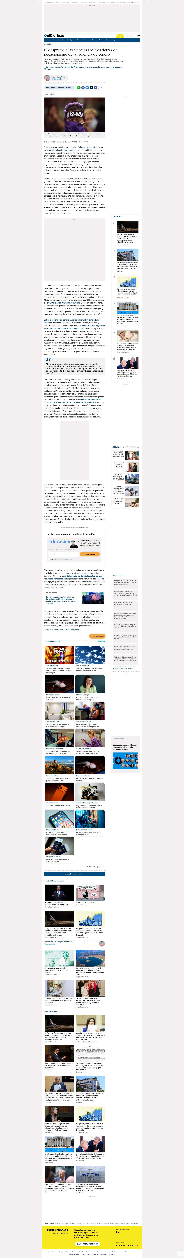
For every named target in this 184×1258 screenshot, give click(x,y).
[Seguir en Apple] (119, 1232)
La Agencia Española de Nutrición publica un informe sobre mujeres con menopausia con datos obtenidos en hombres (58, 931)
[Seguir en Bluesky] (116, 1245)
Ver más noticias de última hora (123, 668)
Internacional (56, 40)
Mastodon (112, 1254)
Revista (89, 1254)
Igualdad (91, 40)
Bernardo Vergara (81, 905)
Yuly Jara (85, 937)
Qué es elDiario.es (52, 1252)
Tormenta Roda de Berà (125, 2)
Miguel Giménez (80, 1193)
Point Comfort (111, 1223)
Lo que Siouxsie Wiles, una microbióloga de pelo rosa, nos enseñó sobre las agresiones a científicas (88, 1001)
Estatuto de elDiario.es (120, 739)
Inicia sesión (129, 36)
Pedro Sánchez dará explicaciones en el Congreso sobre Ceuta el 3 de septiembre (59, 1065)
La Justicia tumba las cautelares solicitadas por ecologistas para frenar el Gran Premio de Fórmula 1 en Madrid (125, 593)
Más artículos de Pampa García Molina (58, 942)
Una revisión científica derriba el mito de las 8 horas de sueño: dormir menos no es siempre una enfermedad (127, 347)
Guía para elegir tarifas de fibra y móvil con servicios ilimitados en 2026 (118, 453)
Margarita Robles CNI (66, 2)
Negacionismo (75, 629)
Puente (94, 1223)
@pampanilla (50, 944)
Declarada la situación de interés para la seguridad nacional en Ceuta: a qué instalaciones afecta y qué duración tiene (90, 1066)
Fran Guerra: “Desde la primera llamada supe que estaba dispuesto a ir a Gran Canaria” (125, 636)
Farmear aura (89, 1223)
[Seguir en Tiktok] (132, 1245)
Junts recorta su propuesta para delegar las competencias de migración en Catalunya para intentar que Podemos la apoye (57, 1127)
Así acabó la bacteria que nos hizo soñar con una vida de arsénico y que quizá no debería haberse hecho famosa (90, 971)
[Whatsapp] (78, 87)
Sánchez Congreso (76, 2)
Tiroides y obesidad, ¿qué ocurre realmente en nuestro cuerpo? (118, 465)
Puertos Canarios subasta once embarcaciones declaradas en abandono (123, 604)
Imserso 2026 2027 (65, 1223)
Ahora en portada (51, 1011)
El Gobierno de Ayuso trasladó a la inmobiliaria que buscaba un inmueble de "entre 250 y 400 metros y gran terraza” (127, 265)
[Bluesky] (87, 87)
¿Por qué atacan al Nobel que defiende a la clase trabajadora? (57, 903)
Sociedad (46, 629)
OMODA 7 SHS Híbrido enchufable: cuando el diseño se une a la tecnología (118, 477)
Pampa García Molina (59, 77)
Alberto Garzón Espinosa (52, 907)
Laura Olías (79, 937)
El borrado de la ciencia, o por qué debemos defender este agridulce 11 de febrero (59, 1000)
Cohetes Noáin (84, 2)
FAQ (126, 1252)
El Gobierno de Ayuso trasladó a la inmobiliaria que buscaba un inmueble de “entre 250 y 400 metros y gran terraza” (89, 1096)
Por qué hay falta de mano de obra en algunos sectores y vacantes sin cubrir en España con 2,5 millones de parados (89, 931)
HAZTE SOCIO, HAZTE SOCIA (87, 1244)
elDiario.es (79, 1072)
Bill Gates (113, 2)
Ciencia (67, 629)
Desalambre (100, 40)
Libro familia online (135, 1223)
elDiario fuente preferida (125, 1223)
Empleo (117, 2)
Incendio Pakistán (106, 2)
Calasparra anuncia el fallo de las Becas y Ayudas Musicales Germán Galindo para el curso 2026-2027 (125, 582)
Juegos (114, 40)
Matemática (72, 1223)
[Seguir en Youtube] (129, 1245)
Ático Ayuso (58, 2)
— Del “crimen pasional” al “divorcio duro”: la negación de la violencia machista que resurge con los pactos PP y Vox (83, 68)
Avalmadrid (90, 2)
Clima (85, 40)
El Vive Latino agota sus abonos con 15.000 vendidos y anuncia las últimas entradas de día (125, 626)
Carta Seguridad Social (80, 1223)
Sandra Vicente (49, 1132)
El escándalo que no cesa (85, 902)
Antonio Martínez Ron (51, 937)
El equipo (61, 1252)
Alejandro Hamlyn (97, 2)
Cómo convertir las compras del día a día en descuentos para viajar (118, 500)
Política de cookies (74, 1254)
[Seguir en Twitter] (119, 1245)
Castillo (98, 1223)
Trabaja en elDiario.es (71, 1252)
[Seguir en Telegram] (124, 1245)
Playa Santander (104, 1223)
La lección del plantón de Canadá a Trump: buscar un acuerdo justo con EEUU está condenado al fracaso (90, 1156)
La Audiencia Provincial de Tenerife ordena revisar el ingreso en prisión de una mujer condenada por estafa (125, 647)
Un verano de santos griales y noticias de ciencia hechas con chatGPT (57, 970)
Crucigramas (57, 1223)
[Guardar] (100, 87)
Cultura (79, 40)
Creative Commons (98, 1252)
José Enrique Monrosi (82, 1042)
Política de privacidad (117, 1252)
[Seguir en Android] (116, 1232)
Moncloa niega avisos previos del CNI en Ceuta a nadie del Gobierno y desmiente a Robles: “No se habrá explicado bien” (90, 1036)
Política (48, 40)
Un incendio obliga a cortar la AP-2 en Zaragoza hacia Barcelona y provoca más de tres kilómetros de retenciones (125, 658)
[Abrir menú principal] (139, 35)
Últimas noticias (118, 576)
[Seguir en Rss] (137, 1245)
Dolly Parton (133, 2)
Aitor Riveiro (92, 1042)
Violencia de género (57, 629)
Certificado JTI (103, 1254)
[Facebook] (83, 87)
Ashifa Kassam (49, 1162)
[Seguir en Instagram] (126, 1245)
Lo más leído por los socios (54, 881)
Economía (65, 40)
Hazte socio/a (120, 36)
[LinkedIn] (95, 87)
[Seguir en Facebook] (121, 1245)
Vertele (108, 40)
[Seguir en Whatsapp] (135, 1245)
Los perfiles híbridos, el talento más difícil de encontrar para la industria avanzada (118, 490)
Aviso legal (107, 1252)
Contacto (83, 1254)
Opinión (72, 40)
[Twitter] (91, 87)
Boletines (95, 1254)
